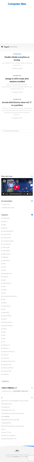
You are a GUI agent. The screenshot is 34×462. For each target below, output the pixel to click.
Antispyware (6, 218)
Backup (5, 228)
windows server (7, 364)
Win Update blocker (6, 404)
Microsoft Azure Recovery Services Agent (12, 426)
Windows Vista (7, 371)
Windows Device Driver (9, 361)
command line (7, 237)
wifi (4, 341)
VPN (4, 335)
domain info (6, 204)
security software (7, 325)
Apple (4, 224)
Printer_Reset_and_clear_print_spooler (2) (12, 413)
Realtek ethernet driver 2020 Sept (10, 419)
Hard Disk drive (7, 283)
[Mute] (28, 194)
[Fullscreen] (30, 194)
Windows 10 (6, 345)
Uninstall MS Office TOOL (8, 410)
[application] (17, 187)
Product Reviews (7, 322)
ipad (4, 286)
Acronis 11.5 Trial (6, 432)
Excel (4, 270)
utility (4, 332)
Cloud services (7, 234)
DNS (4, 263)
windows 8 (6, 358)
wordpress (6, 374)
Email (4, 267)
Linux (4, 293)
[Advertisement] (17, 26)
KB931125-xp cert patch (21, 400)
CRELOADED (6, 250)
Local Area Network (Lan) (10, 296)
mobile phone (6, 306)
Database (5, 257)
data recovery (6, 254)
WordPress (16, 456)
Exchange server (7, 273)
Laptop (5, 289)
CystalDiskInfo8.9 (6, 423)
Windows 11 (6, 348)
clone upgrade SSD (8, 231)
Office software (7, 315)
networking (6, 312)
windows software (8, 367)
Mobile (5, 302)
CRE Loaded (6, 247)
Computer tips (17, 54)
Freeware (5, 276)
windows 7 (6, 354)
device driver (6, 260)
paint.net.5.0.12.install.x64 (8, 400)
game (4, 280)
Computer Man (17, 4)
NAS (4, 309)
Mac (4, 299)
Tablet (4, 328)
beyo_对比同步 (5, 416)
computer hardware (8, 241)
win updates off (5, 407)
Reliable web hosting (8, 207)
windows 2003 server (9, 351)
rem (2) (3, 429)
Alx (26, 456)
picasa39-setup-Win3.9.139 (8, 438)
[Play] (3, 194)
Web (4, 338)
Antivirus (5, 221)
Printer (4, 319)
